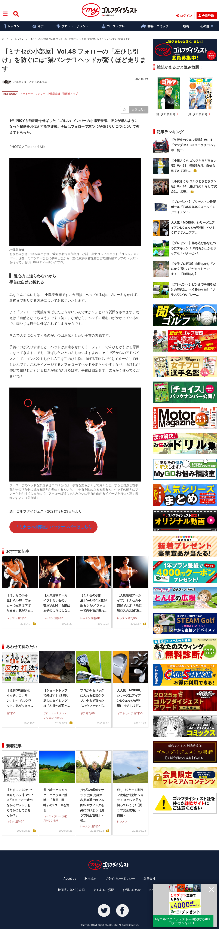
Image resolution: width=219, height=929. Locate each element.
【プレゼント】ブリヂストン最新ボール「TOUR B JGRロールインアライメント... (193, 207)
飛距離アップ (70, 93)
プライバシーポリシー (120, 878)
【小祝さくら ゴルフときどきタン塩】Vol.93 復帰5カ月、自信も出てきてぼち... (193, 166)
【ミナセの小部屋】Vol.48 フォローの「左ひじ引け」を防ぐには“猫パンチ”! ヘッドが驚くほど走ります (74, 60)
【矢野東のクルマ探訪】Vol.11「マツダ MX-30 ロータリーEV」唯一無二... (193, 145)
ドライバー (26, 93)
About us (70, 878)
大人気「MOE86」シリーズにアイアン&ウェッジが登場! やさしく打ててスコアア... (193, 227)
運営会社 (149, 878)
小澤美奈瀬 (53, 93)
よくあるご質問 (103, 890)
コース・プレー (117, 26)
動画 (186, 26)
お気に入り (139, 109)
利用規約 (90, 878)
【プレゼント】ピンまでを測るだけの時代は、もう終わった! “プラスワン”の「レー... (193, 289)
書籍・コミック (158, 26)
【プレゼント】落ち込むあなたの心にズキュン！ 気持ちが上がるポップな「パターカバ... (193, 248)
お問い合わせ (132, 890)
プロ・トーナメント (75, 26)
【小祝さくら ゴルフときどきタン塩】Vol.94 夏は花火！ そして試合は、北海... (194, 186)
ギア (41, 26)
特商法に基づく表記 (71, 890)
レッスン (14, 26)
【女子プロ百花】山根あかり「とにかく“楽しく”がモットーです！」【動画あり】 (193, 269)
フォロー (40, 93)
